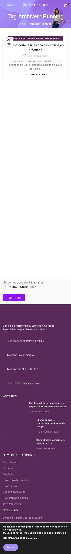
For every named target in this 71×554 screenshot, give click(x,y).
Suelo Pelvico (53, 38)
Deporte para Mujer (14, 491)
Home (21, 23)
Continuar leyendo (35, 74)
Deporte (15, 38)
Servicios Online (12, 503)
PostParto (8, 474)
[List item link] (35, 355)
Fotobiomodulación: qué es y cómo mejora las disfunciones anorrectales (48, 405)
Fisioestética (10, 486)
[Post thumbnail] (15, 407)
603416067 (28, 287)
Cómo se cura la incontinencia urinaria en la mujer (51, 423)
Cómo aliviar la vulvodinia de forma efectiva (50, 442)
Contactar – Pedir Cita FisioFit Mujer (23, 517)
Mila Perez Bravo (37, 55)
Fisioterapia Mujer (32, 38)
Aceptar (11, 547)
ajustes (32, 538)
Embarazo (8, 468)
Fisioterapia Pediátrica (15, 497)
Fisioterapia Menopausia (16, 480)
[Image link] (20, 316)
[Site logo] (35, 4)
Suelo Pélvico (10, 462)
